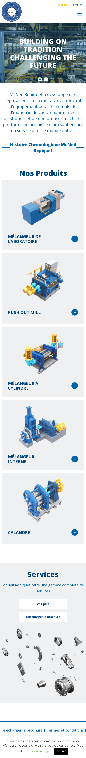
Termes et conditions (65, 730)
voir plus (43, 604)
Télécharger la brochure (22, 730)
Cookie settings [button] (39, 751)
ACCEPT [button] (61, 751)
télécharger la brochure (43, 617)
